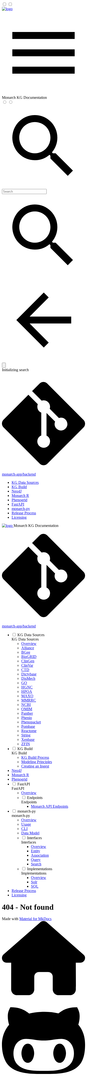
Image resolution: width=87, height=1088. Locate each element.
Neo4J (17, 491)
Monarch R (20, 495)
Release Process (24, 513)
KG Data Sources (25, 482)
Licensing (19, 517)
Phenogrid (19, 500)
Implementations (33, 873)
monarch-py (21, 509)
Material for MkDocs (35, 919)
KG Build (19, 487)
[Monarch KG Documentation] (7, 9)
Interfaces (28, 842)
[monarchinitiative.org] (43, 994)
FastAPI (18, 504)
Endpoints (29, 802)
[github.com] (43, 1084)
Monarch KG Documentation (36, 526)
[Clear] (4, 365)
